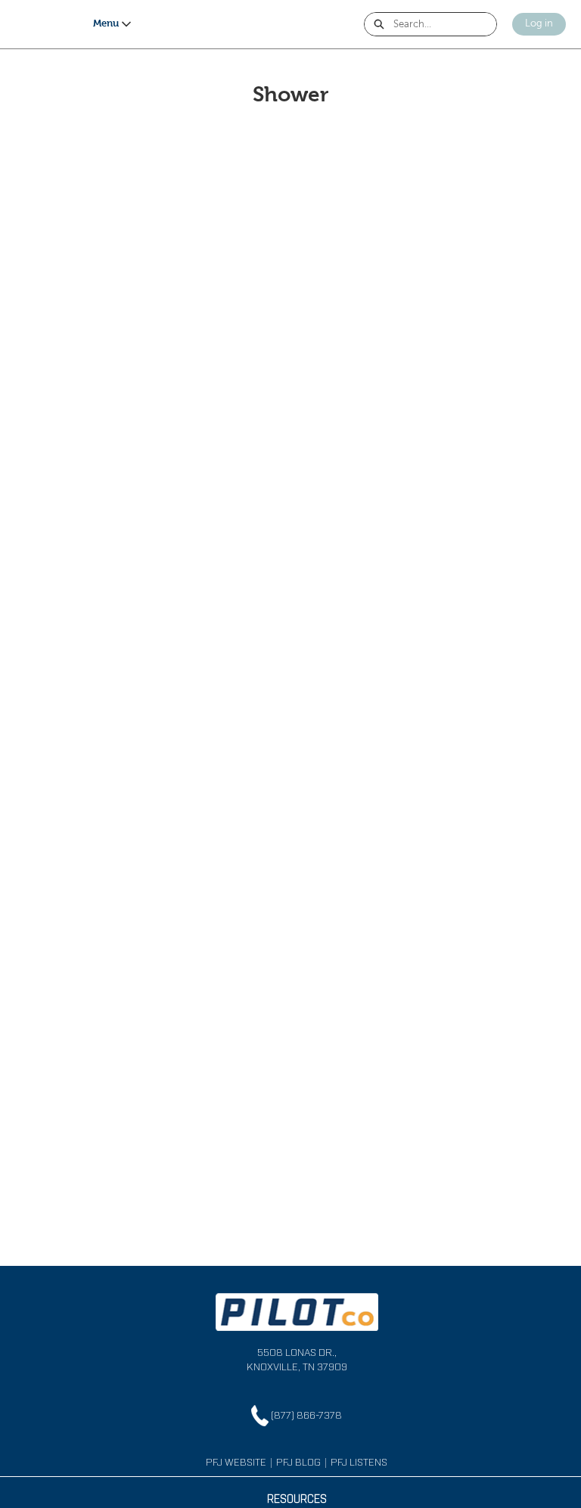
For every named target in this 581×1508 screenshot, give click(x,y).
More (76, 23)
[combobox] (444, 24)
